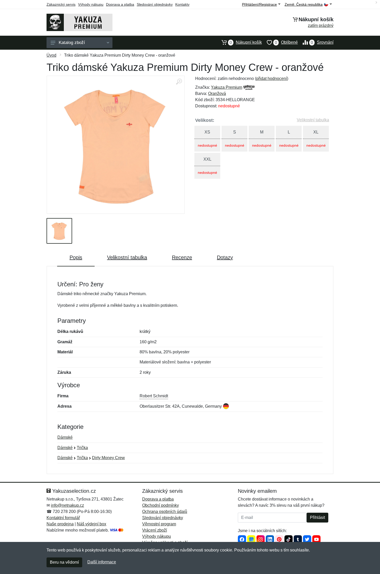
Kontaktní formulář (63, 518)
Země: (304, 4)
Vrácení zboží (154, 530)
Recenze (182, 257)
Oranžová (217, 93)
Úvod (51, 55)
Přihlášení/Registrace (259, 4)
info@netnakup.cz (67, 505)
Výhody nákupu (90, 4)
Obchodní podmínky (160, 505)
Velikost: (204, 120)
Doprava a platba (120, 4)
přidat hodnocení (271, 78)
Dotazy (225, 257)
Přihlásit (317, 517)
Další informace (101, 562)
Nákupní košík (246, 42)
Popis (76, 257)
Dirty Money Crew (108, 458)
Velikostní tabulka (313, 120)
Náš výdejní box (91, 524)
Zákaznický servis (61, 4)
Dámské (65, 437)
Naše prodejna (60, 524)
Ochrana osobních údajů (164, 511)
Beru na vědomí (64, 562)
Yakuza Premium (226, 87)
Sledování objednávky (155, 4)
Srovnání (322, 42)
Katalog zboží (72, 42)
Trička (82, 447)
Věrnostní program (159, 524)
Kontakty (182, 4)
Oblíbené (286, 42)
